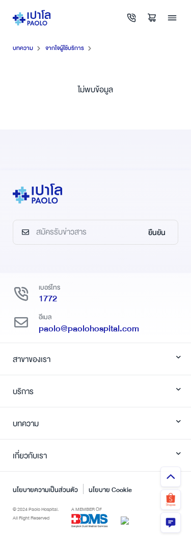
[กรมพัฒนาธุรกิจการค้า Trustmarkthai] (125, 520)
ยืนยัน (157, 232)
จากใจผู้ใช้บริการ (64, 48)
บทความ (23, 48)
